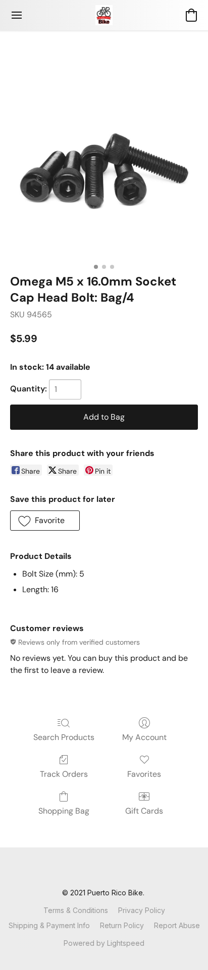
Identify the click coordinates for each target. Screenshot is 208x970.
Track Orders (64, 774)
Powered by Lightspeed (104, 943)
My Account (144, 737)
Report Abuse (177, 925)
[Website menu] (17, 15)
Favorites (144, 774)
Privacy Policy (141, 910)
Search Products (63, 737)
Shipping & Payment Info (49, 925)
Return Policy (122, 925)
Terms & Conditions (75, 910)
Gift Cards (144, 811)
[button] (104, 15)
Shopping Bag (63, 811)
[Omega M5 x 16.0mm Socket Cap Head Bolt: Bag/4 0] (104, 164)
